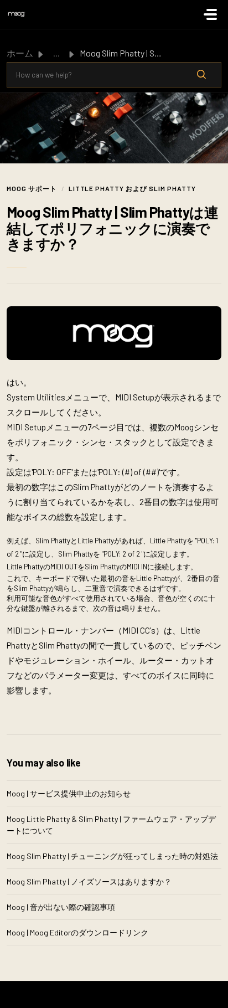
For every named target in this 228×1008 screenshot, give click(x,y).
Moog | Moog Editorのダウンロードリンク (77, 932)
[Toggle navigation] (210, 14)
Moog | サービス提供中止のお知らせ (69, 793)
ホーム (20, 53)
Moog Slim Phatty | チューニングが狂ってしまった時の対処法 (112, 856)
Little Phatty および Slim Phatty (132, 188)
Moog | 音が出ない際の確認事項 (61, 907)
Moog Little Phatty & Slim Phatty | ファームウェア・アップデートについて (111, 824)
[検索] (201, 75)
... (56, 53)
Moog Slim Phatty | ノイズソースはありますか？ (89, 881)
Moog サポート (32, 188)
